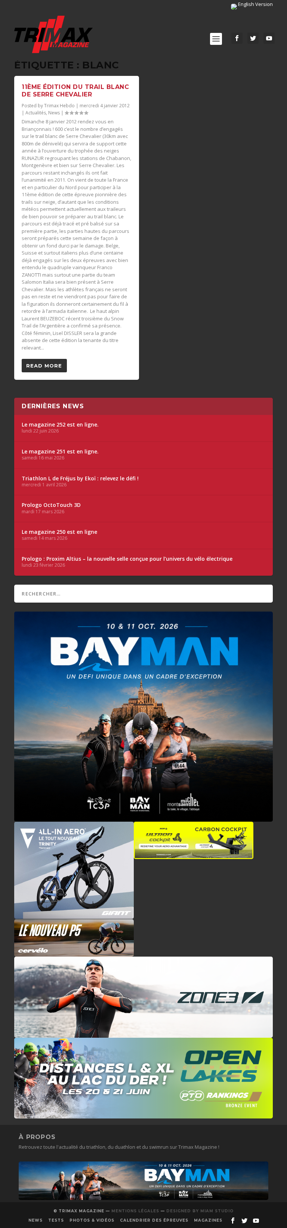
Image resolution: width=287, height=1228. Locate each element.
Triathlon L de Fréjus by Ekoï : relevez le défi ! (80, 478)
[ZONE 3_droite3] (143, 1034)
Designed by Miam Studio (200, 1211)
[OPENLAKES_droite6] (143, 1114)
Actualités (35, 113)
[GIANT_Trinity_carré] (74, 915)
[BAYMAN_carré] (143, 818)
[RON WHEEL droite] (193, 855)
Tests (56, 1220)
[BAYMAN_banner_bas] (143, 1198)
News (54, 113)
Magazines (208, 1220)
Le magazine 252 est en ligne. (60, 424)
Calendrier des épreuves (154, 1220)
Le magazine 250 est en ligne (59, 532)
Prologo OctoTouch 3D (51, 505)
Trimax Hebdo (59, 105)
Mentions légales (135, 1211)
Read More (44, 366)
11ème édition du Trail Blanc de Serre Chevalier (75, 90)
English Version (255, 4)
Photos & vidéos (92, 1220)
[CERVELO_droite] (74, 953)
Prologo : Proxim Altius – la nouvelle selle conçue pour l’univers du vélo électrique (127, 558)
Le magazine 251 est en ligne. (60, 451)
